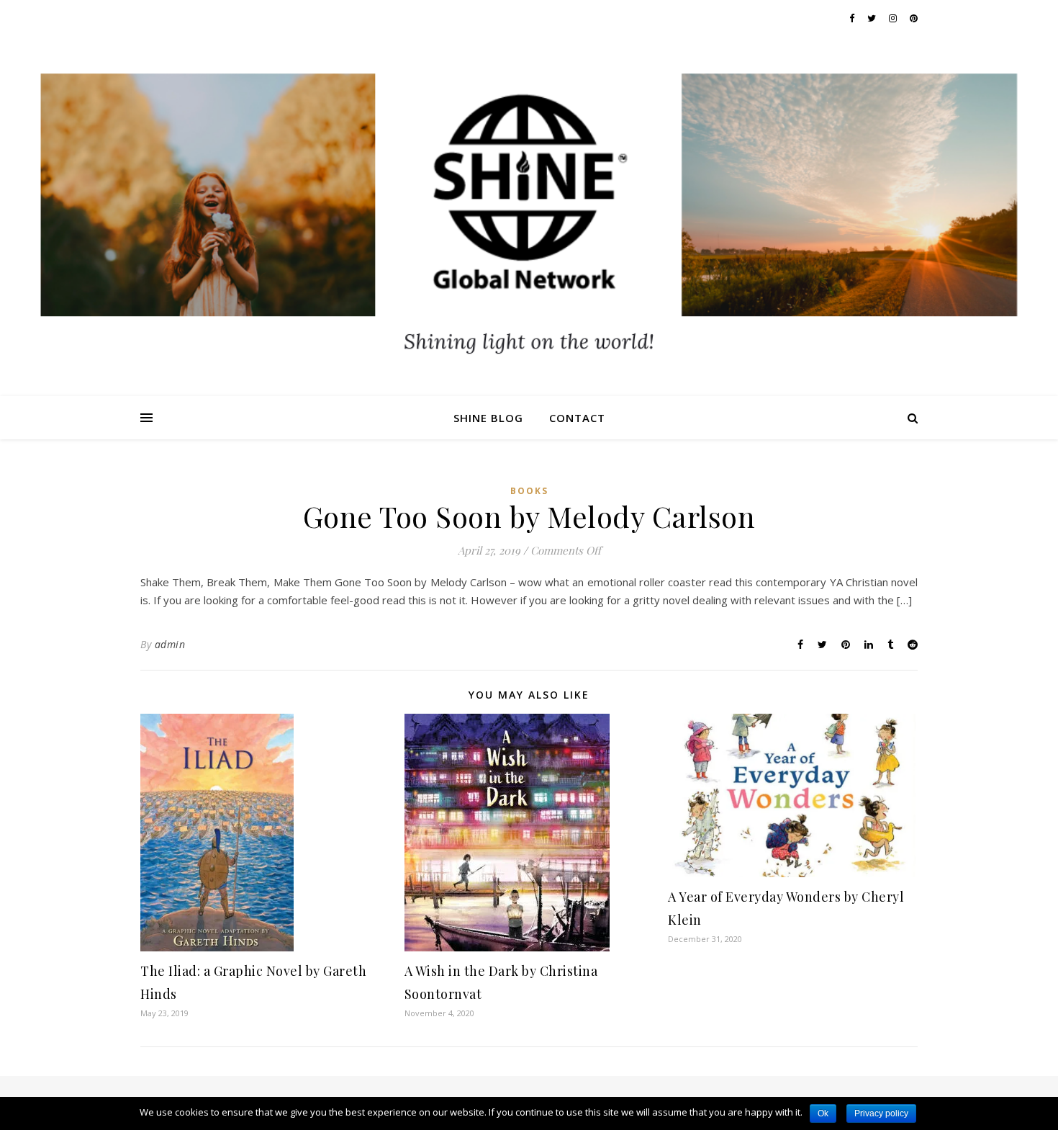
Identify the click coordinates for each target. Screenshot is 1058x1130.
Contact (577, 418)
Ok (823, 1113)
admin (170, 644)
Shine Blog (488, 418)
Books (529, 491)
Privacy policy (881, 1113)
